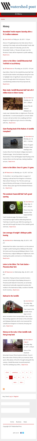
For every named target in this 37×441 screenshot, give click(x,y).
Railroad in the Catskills (11, 296)
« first (7, 372)
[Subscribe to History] (4, 388)
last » (21, 382)
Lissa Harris (8, 39)
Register (16, 396)
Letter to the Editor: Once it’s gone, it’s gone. (18, 167)
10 (23, 377)
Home (3, 19)
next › (15, 382)
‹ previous (15, 372)
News (25, 422)
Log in (11, 396)
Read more (6, 55)
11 (27, 377)
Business (18, 422)
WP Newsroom (9, 68)
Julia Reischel (8, 240)
